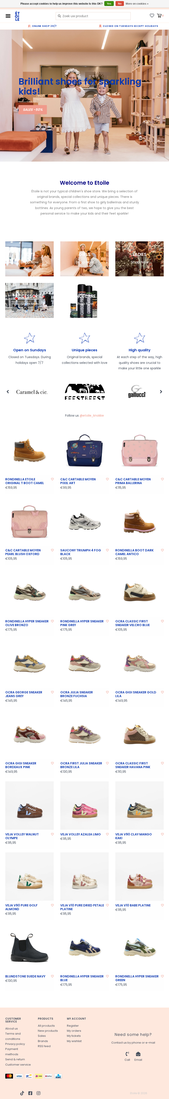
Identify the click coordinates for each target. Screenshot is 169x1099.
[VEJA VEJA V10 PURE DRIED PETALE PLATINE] (84, 876)
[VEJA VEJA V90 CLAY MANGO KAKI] (139, 805)
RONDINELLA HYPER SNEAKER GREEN (137, 978)
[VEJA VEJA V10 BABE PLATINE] (139, 876)
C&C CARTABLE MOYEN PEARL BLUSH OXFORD (23, 552)
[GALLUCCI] (85, 392)
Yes (109, 3)
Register (73, 1026)
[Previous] (7, 391)
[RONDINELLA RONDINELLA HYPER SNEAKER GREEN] (139, 947)
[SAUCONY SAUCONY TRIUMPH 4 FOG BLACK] (84, 521)
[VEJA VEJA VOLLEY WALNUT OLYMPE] (29, 805)
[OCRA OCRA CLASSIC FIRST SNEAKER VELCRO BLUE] (139, 592)
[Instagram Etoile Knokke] (38, 1093)
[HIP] (138, 392)
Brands (43, 1041)
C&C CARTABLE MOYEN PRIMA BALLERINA (133, 481)
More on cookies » (137, 3)
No (119, 3)
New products (48, 1031)
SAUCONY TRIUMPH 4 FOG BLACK (80, 552)
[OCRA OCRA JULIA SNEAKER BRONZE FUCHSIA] (84, 663)
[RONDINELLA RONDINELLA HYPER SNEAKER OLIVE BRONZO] (29, 592)
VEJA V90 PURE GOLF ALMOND (21, 907)
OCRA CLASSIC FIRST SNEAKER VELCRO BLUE (132, 623)
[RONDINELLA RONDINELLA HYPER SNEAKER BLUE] (84, 947)
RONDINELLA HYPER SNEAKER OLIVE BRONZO (27, 623)
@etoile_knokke (92, 415)
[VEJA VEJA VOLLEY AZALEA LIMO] (84, 805)
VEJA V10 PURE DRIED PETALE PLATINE (82, 907)
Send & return (15, 1059)
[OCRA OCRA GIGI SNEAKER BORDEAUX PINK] (29, 734)
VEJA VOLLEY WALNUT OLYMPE (22, 836)
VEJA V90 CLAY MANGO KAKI (133, 836)
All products (46, 1026)
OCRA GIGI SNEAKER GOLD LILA (135, 694)
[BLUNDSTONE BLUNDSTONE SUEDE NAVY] (29, 947)
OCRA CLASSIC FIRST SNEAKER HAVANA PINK (132, 765)
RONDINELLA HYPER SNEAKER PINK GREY (82, 623)
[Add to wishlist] (52, 479)
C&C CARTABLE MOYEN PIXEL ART (78, 481)
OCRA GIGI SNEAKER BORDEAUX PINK (20, 765)
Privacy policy (15, 1044)
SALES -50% (32, 109)
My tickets (74, 1036)
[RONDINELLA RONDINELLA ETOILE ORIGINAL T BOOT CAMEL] (29, 450)
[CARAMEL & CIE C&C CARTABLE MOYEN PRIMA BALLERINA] (139, 450)
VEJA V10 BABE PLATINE (133, 906)
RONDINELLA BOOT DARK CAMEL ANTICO (134, 552)
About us (11, 1028)
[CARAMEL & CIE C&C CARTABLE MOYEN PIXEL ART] (84, 450)
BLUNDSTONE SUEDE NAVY (25, 977)
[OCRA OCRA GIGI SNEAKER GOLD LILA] (139, 663)
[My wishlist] (152, 15)
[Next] (161, 391)
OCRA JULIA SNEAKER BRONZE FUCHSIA (76, 694)
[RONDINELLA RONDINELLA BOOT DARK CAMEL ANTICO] (139, 521)
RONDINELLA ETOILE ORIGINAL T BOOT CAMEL (24, 481)
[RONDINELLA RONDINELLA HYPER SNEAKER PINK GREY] (84, 592)
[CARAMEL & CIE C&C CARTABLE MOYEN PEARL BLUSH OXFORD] (29, 521)
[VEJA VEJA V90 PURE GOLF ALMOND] (29, 876)
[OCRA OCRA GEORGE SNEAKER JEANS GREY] (29, 663)
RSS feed (44, 1046)
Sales (42, 1036)
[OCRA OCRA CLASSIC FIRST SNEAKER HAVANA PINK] (139, 734)
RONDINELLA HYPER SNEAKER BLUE (82, 978)
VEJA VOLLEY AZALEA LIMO (80, 835)
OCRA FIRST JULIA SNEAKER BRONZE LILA (81, 765)
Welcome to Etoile (84, 183)
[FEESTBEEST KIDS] (32, 392)
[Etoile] (32, 16)
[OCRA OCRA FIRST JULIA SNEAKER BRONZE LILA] (84, 734)
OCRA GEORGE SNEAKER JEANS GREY (23, 694)
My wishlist (74, 1041)
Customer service (18, 1065)
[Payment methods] (10, 1077)
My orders (74, 1031)
